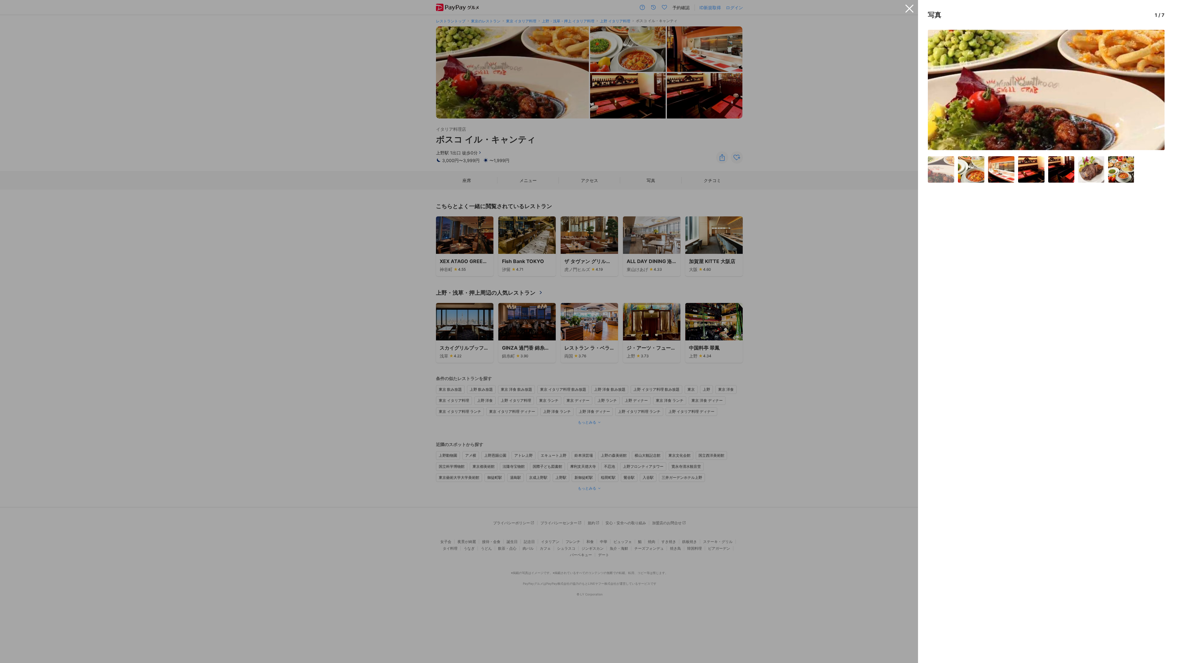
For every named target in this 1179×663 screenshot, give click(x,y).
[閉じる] (909, 8)
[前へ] (939, 90)
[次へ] (1153, 90)
